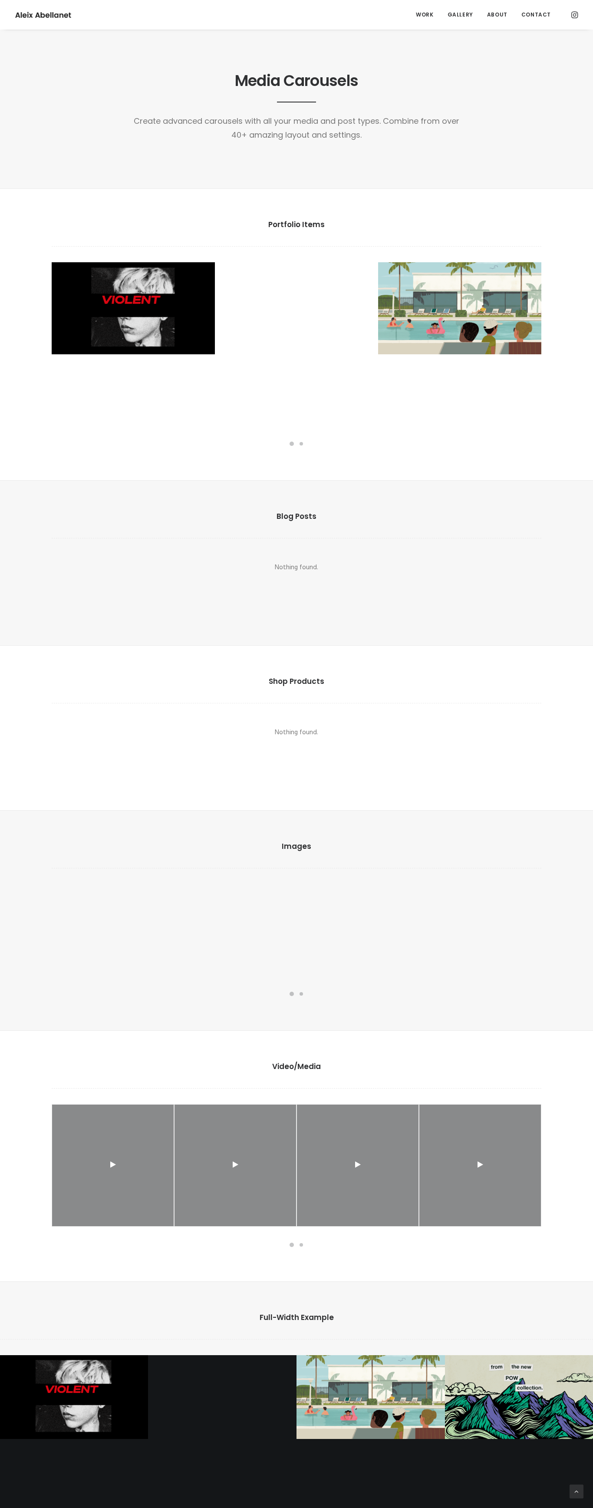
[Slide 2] (301, 444)
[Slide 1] (291, 444)
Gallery (460, 14)
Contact (536, 14)
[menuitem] (424, 15)
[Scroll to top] (576, 1491)
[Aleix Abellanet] (43, 15)
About (497, 14)
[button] (574, 15)
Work (424, 14)
